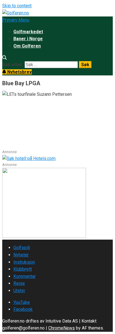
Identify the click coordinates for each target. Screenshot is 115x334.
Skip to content (17, 5)
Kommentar (24, 276)
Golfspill (21, 247)
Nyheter (21, 254)
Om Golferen (27, 46)
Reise (19, 283)
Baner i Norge (28, 38)
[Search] (4, 57)
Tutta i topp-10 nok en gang (37, 109)
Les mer (11, 145)
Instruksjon (24, 262)
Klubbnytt (22, 269)
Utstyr (19, 290)
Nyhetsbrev (19, 72)
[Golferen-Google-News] (44, 236)
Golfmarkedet (28, 31)
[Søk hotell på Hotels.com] (29, 158)
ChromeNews (61, 328)
